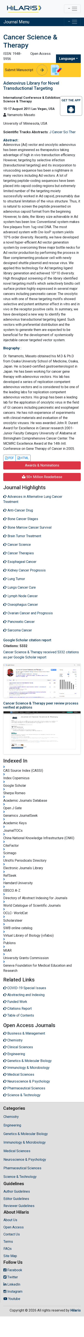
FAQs (7, 1249)
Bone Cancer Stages (22, 519)
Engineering (12, 1125)
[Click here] (23, 8)
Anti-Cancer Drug (20, 510)
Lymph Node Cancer (22, 596)
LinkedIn (13, 1284)
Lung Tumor (16, 579)
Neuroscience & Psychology (24, 1160)
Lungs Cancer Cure (21, 587)
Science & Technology (20, 1177)
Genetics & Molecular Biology (25, 1134)
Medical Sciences (16, 1151)
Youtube (13, 1299)
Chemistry (11, 1117)
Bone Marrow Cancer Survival (29, 527)
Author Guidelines (16, 1191)
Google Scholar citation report (27, 640)
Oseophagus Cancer (22, 605)
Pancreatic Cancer (21, 622)
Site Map (10, 1256)
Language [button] (67, 59)
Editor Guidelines (16, 1199)
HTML (24, 458)
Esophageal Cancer (21, 562)
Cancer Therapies (20, 553)
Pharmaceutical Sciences (22, 1168)
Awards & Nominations (42, 465)
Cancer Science (19, 545)
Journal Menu (16, 21)
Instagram (14, 1291)
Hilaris (75, 1310)
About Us (10, 1220)
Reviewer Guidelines (18, 1206)
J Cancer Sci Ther (62, 132)
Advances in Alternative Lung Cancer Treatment (32, 499)
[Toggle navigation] (72, 8)
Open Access (13, 1227)
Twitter (12, 1277)
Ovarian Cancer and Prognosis (30, 613)
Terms (8, 1242)
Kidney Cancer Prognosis (26, 570)
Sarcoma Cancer (19, 630)
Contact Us (11, 1234)
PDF (11, 458)
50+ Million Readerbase (43, 477)
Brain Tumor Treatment (24, 536)
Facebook (14, 1270)
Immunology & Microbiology (24, 1142)
